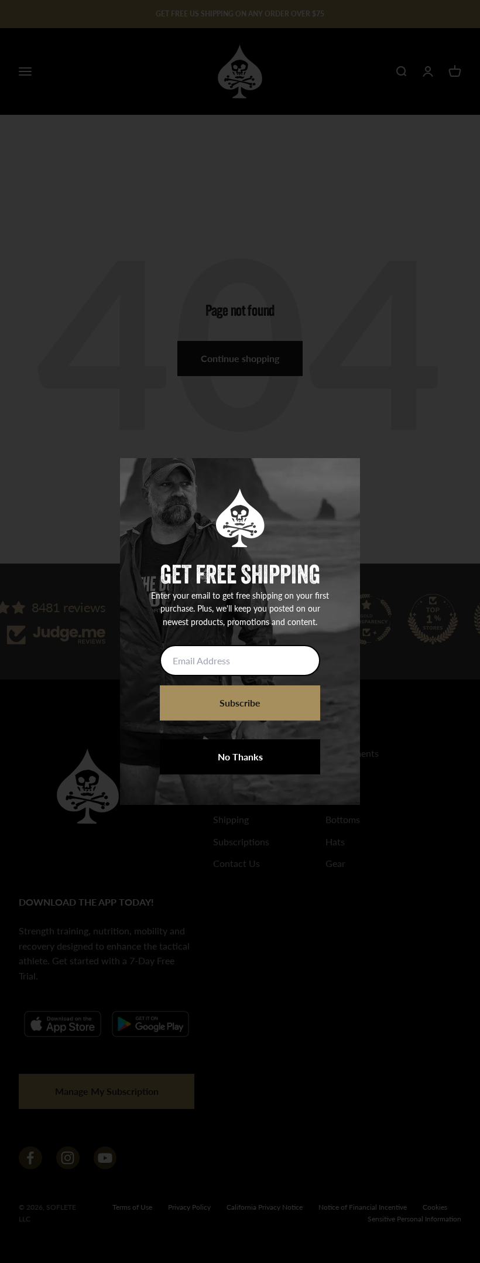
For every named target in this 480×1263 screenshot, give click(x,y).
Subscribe (240, 702)
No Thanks (240, 756)
